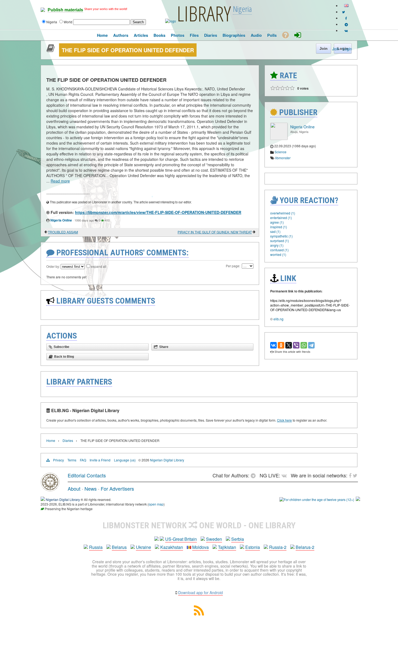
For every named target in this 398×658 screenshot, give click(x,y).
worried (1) (278, 254)
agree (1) (277, 222)
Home (50, 440)
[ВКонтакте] (273, 345)
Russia (96, 547)
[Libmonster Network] (316, 499)
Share (163, 347)
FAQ (83, 460)
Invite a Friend (100, 460)
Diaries (68, 440)
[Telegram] (311, 345)
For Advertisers (117, 488)
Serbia (237, 539)
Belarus (119, 547)
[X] (288, 345)
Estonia (252, 547)
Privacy (58, 460)
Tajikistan (227, 547)
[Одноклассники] (281, 345)
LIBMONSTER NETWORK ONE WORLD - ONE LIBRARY (199, 525)
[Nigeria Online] (279, 138)
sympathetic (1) (281, 236)
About (74, 488)
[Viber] (296, 345)
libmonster (283, 157)
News (90, 488)
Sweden (214, 539)
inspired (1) (278, 226)
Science (280, 151)
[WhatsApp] (304, 345)
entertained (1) (281, 217)
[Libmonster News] (343, 11)
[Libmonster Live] (346, 30)
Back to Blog (64, 357)
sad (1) (275, 231)
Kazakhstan (171, 547)
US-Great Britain (181, 539)
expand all (98, 266)
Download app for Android (200, 592)
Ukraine (143, 547)
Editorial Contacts (87, 475)
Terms (71, 460)
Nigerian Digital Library (167, 460)
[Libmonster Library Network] (358, 499)
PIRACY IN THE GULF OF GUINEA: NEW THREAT (215, 232)
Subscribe (61, 347)
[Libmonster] (50, 489)
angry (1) (276, 245)
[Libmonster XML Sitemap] (199, 614)
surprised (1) (279, 240)
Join (335, 48)
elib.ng (278, 319)
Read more (60, 181)
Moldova (200, 547)
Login (347, 48)
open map (156, 504)
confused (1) (279, 249)
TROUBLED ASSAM (63, 232)
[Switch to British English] (346, 5)
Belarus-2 (305, 547)
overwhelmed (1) (282, 213)
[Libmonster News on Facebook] (346, 18)
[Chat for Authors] (346, 24)
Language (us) (125, 460)
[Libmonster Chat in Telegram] (254, 475)
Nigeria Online (61, 220)
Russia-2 (277, 547)
